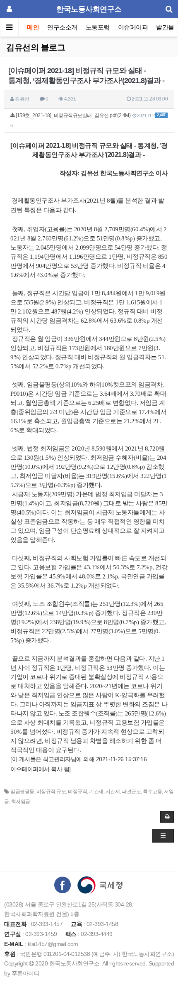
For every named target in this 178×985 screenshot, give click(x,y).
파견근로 (131, 791)
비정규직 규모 (51, 791)
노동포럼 (98, 27)
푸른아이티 (26, 973)
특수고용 (152, 791)
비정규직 (77, 791)
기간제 (96, 791)
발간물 (165, 27)
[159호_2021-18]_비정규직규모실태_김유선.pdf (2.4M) (88, 120)
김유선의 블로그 (35, 47)
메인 (33, 27)
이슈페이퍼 (133, 27)
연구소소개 (62, 27)
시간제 (113, 791)
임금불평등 (22, 791)
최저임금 (20, 801)
